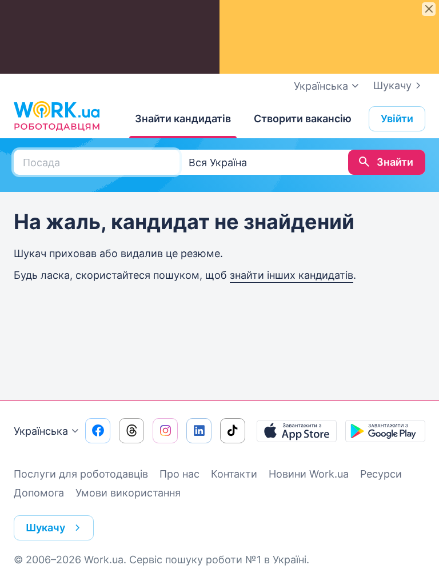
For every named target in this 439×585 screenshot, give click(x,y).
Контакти (234, 474)
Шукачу (392, 85)
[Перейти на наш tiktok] (232, 430)
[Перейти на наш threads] (131, 430)
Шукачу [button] (45, 528)
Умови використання (128, 493)
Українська (41, 431)
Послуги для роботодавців (81, 474)
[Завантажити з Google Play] (385, 430)
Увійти (397, 119)
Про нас (179, 474)
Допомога (39, 493)
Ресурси (381, 474)
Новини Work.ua (309, 474)
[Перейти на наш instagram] (165, 430)
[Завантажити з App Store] (297, 430)
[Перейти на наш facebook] (97, 430)
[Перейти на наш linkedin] (198, 430)
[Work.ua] (56, 116)
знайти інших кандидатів (291, 275)
